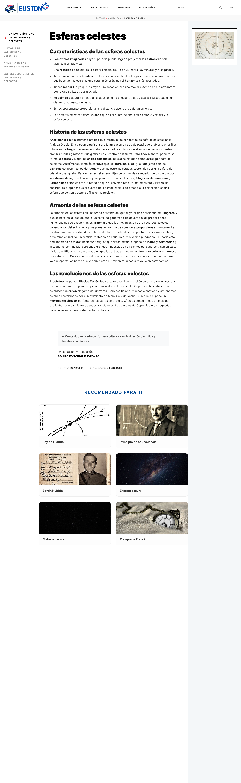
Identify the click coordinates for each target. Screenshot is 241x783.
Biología (124, 7)
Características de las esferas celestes (21, 37)
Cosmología (115, 18)
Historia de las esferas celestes (13, 52)
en (231, 7)
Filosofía (74, 7)
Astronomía (99, 7)
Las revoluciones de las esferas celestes (19, 77)
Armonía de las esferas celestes (17, 64)
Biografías (147, 7)
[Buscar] (220, 7)
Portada (101, 18)
